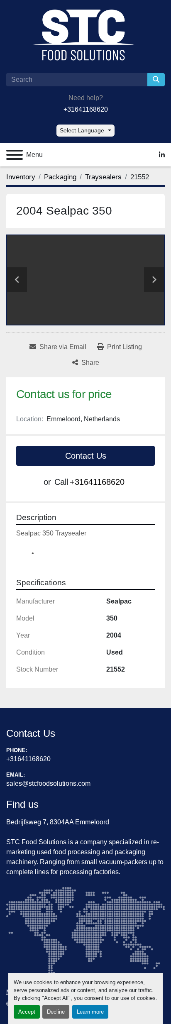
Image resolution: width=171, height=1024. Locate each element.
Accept (26, 1012)
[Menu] (14, 155)
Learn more (90, 1012)
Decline (56, 1012)
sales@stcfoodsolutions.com (48, 783)
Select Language (82, 130)
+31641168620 (86, 109)
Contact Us (85, 455)
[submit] (156, 79)
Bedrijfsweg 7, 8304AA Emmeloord (57, 822)
